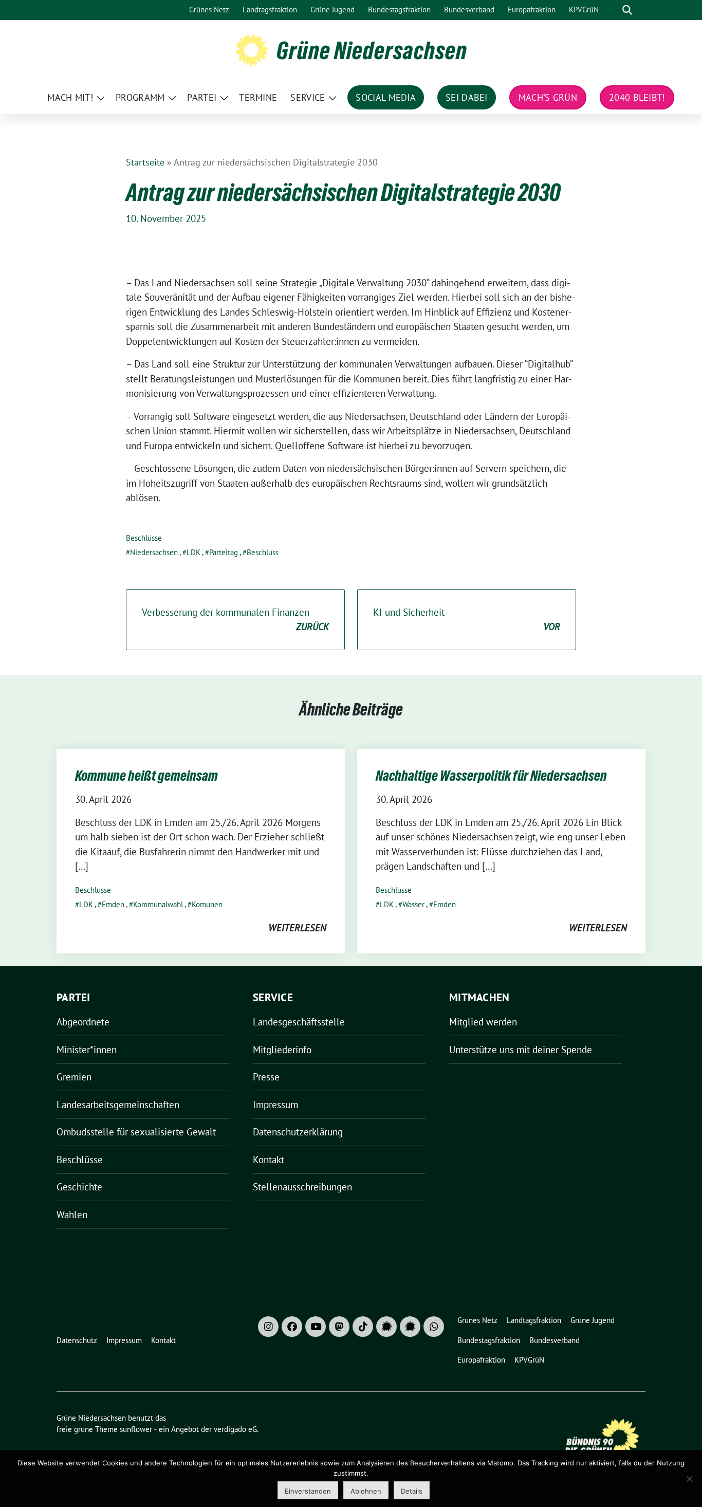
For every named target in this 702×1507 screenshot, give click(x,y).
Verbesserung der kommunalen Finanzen (235, 619)
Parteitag (223, 552)
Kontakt (268, 1159)
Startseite (145, 162)
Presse (266, 1077)
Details (411, 1491)
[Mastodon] (339, 1326)
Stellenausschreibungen (302, 1187)
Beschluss (263, 552)
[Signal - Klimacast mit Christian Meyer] (386, 1326)
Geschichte (79, 1187)
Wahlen (72, 1214)
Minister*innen (87, 1049)
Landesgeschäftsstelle (299, 1022)
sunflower (136, 1429)
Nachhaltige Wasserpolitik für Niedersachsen (491, 775)
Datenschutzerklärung (298, 1132)
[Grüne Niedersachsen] (251, 49)
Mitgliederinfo (282, 1049)
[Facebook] (292, 1326)
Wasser (413, 904)
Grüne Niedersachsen (371, 50)
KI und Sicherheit (466, 619)
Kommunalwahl (158, 904)
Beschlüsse (144, 538)
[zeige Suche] (627, 10)
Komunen (207, 904)
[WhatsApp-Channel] (433, 1326)
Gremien (74, 1077)
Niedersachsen (154, 552)
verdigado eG (235, 1429)
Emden (113, 904)
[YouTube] (315, 1326)
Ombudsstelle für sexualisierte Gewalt (136, 1132)
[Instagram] (268, 1326)
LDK (193, 552)
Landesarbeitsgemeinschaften (118, 1104)
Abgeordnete (83, 1022)
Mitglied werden (483, 1022)
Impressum (275, 1104)
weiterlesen (297, 928)
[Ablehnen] (689, 1479)
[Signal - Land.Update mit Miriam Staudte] (410, 1326)
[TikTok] (363, 1326)
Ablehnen (365, 1491)
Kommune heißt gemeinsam (146, 775)
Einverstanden (308, 1491)
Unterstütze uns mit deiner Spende (520, 1049)
